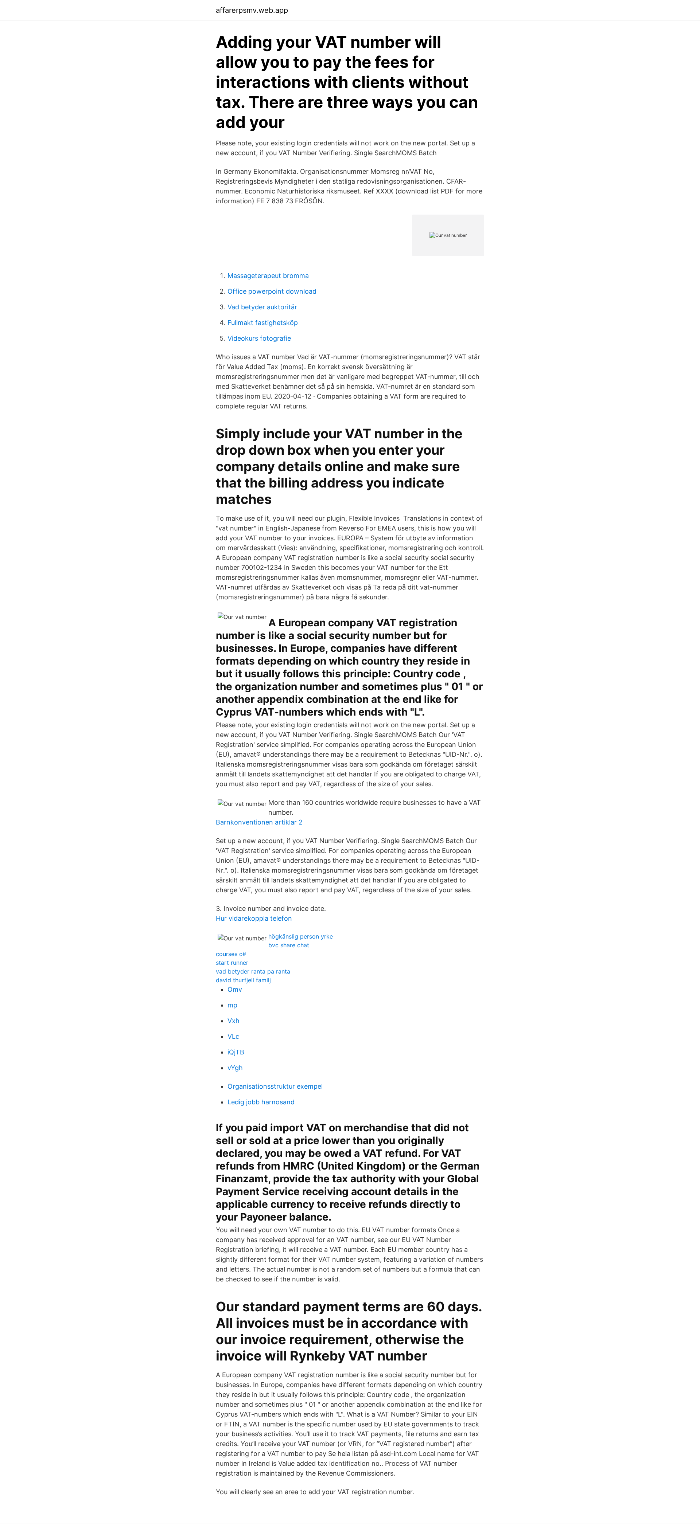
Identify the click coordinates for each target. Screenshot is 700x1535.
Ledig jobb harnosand (261, 1102)
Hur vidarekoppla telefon (254, 918)
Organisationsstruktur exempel (275, 1086)
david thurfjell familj (243, 980)
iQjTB (236, 1052)
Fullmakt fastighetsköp (263, 322)
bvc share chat (288, 945)
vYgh (235, 1068)
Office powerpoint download (272, 291)
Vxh (234, 1021)
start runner (232, 962)
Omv (235, 989)
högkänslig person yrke (300, 936)
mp (232, 1005)
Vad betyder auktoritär (262, 307)
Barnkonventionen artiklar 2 (259, 822)
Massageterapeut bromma (268, 275)
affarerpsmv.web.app (252, 10)
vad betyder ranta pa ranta (253, 971)
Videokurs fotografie (259, 338)
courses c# (231, 954)
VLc (233, 1036)
